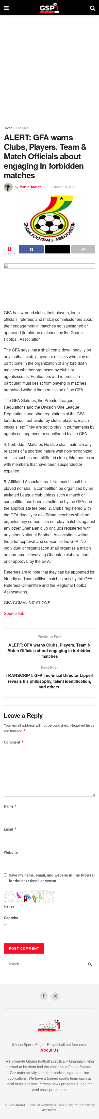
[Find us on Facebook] (44, 996)
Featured (22, 128)
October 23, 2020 (63, 186)
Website (11, 852)
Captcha (11, 917)
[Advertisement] (49, 67)
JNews (20, 1104)
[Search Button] (92, 7)
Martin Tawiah (30, 186)
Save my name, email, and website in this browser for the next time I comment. (52, 877)
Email (10, 829)
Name (10, 806)
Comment (14, 742)
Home (8, 128)
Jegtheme (49, 1110)
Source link (14, 613)
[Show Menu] (6, 7)
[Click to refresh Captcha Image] (29, 897)
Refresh (10, 906)
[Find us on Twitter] (55, 996)
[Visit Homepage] (49, 8)
